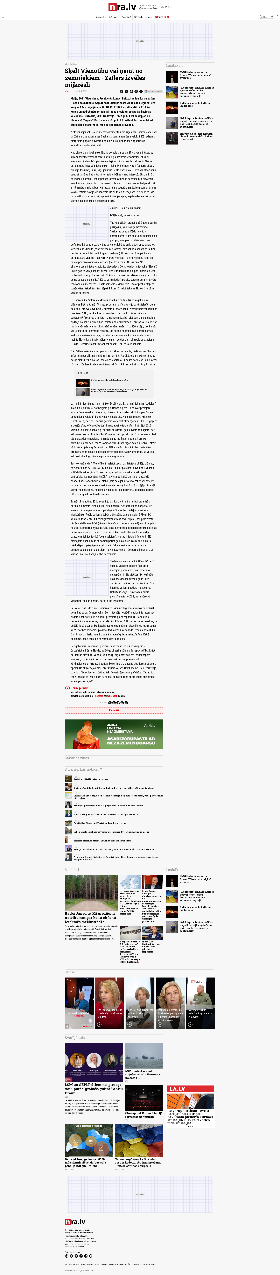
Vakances (144, 1264)
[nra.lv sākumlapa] (122, 7)
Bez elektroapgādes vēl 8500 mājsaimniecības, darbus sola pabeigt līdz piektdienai (85, 1162)
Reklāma (76, 1264)
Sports (149, 17)
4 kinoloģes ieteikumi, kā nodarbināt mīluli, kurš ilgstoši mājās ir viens (114, 788)
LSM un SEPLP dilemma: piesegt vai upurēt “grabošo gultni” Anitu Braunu (94, 1088)
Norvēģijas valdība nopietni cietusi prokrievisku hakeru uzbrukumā (197, 136)
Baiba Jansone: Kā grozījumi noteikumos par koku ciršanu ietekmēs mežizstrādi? (90, 917)
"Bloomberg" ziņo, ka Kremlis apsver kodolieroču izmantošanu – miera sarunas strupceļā (197, 92)
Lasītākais (174, 65)
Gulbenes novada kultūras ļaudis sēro (109, 380)
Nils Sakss (69, 91)
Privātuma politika (92, 1264)
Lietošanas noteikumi (108, 1264)
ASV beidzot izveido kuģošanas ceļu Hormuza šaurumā (142, 1074)
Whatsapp (112, 695)
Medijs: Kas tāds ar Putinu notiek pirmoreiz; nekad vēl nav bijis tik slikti (115, 849)
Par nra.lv (68, 1264)
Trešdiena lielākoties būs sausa (91, 779)
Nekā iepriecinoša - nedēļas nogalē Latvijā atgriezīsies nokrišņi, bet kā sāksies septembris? (119, 390)
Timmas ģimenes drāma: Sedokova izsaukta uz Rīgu (102, 840)
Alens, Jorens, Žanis (148, 8)
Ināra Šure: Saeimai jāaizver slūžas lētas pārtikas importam (151, 946)
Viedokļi (73, 64)
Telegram (98, 695)
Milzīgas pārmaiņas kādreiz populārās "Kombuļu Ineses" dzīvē (108, 805)
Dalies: (103, 702)
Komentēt (114, 710)
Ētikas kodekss (133, 1264)
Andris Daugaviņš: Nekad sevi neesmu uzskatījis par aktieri (107, 814)
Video (70, 972)
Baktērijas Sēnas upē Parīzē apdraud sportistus (100, 823)
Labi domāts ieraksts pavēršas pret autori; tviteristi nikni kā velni (111, 832)
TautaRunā (126, 17)
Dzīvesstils (114, 17)
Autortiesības (122, 1264)
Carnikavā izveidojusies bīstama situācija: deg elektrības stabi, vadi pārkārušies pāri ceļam (118, 797)
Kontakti (152, 1264)
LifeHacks (138, 17)
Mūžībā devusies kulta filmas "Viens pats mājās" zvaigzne (195, 75)
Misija (83, 1264)
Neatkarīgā (101, 17)
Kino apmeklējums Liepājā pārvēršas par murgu (143, 1115)
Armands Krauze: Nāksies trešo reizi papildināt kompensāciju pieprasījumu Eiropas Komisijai (116, 858)
